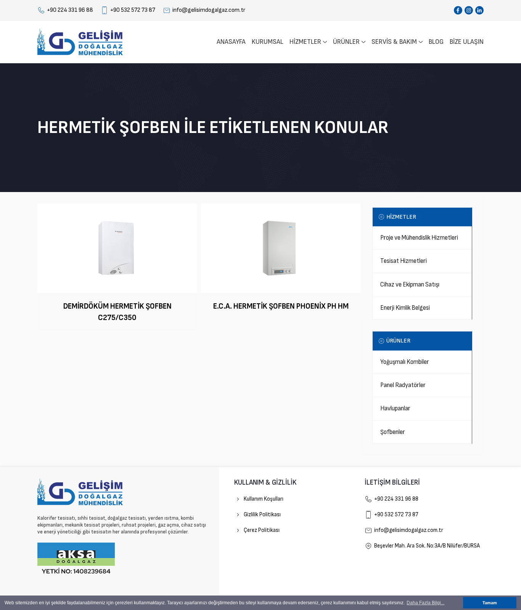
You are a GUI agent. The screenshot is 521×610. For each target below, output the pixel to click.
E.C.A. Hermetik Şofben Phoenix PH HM (281, 306)
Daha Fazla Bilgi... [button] (425, 602)
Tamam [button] (489, 602)
